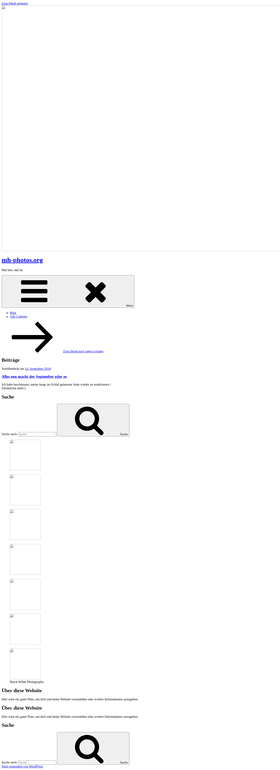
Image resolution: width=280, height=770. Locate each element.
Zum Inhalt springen (15, 3)
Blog (13, 313)
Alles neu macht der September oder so (34, 376)
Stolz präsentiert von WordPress (22, 766)
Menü (129, 305)
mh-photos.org (22, 260)
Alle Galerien (18, 316)
